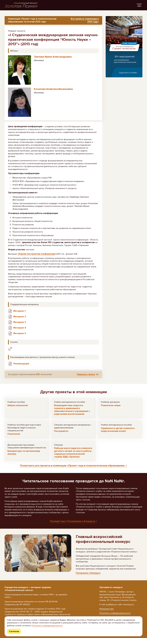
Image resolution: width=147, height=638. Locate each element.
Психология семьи (110, 405)
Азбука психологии (17, 405)
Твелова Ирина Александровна (53, 56)
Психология (13, 434)
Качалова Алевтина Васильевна (53, 89)
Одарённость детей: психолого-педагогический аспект (118, 429)
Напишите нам (106, 608)
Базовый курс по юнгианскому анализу (23, 452)
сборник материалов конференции (37, 254)
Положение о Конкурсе (88, 573)
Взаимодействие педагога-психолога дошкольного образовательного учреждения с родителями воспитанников (72, 409)
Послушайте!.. (61, 431)
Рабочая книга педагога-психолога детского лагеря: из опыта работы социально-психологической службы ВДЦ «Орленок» (73, 452)
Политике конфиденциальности (47, 625)
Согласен (14, 631)
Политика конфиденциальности (114, 613)
